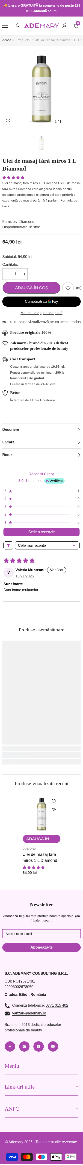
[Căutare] (18, 25)
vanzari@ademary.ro (29, 1013)
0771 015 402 (57, 1005)
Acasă (6, 40)
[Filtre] (8, 545)
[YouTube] (52, 1046)
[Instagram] (24, 1046)
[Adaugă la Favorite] (68, 288)
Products (23, 40)
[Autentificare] (64, 25)
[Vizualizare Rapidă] (53, 809)
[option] (41, 87)
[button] (13, 177)
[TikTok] (38, 1046)
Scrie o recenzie (41, 532)
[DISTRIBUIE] (77, 288)
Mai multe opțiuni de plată (41, 313)
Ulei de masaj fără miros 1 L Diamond (40, 857)
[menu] (5, 25)
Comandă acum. (44, 11)
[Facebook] (10, 1046)
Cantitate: (10, 264)
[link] (41, 755)
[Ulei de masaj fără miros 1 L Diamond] (42, 813)
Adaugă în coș (31, 288)
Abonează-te (41, 947)
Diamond (26, 222)
